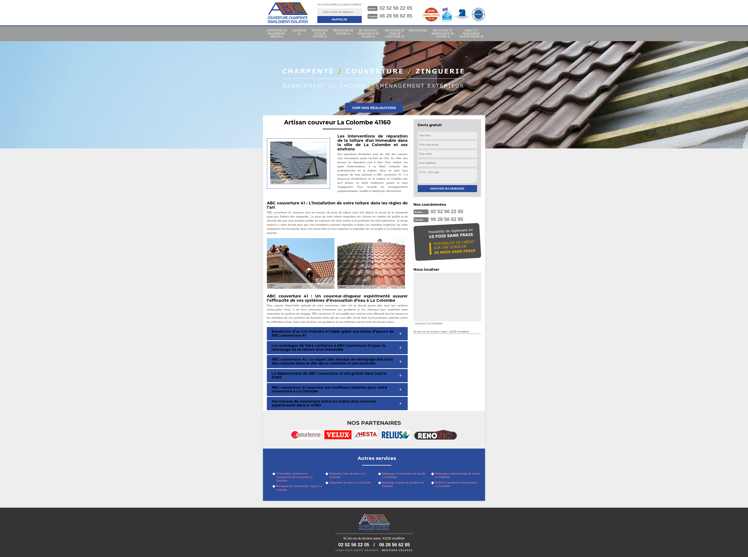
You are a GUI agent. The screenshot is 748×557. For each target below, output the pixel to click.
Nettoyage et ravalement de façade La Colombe (403, 475)
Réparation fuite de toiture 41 (320, 33)
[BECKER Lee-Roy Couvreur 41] (287, 12)
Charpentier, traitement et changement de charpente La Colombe (294, 477)
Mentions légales (397, 550)
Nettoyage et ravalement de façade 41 (368, 33)
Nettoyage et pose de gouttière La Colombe (403, 484)
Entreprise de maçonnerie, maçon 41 (276, 33)
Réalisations (418, 30)
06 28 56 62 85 (395, 16)
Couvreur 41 (299, 32)
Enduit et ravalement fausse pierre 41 (471, 33)
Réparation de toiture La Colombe (350, 482)
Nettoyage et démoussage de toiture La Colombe (457, 475)
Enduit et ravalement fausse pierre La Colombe (456, 484)
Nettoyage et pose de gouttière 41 (395, 33)
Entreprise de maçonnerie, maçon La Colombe (299, 487)
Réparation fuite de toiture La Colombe (347, 475)
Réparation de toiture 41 (343, 32)
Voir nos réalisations (374, 108)
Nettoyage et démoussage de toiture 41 (442, 33)
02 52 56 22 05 (395, 8)
